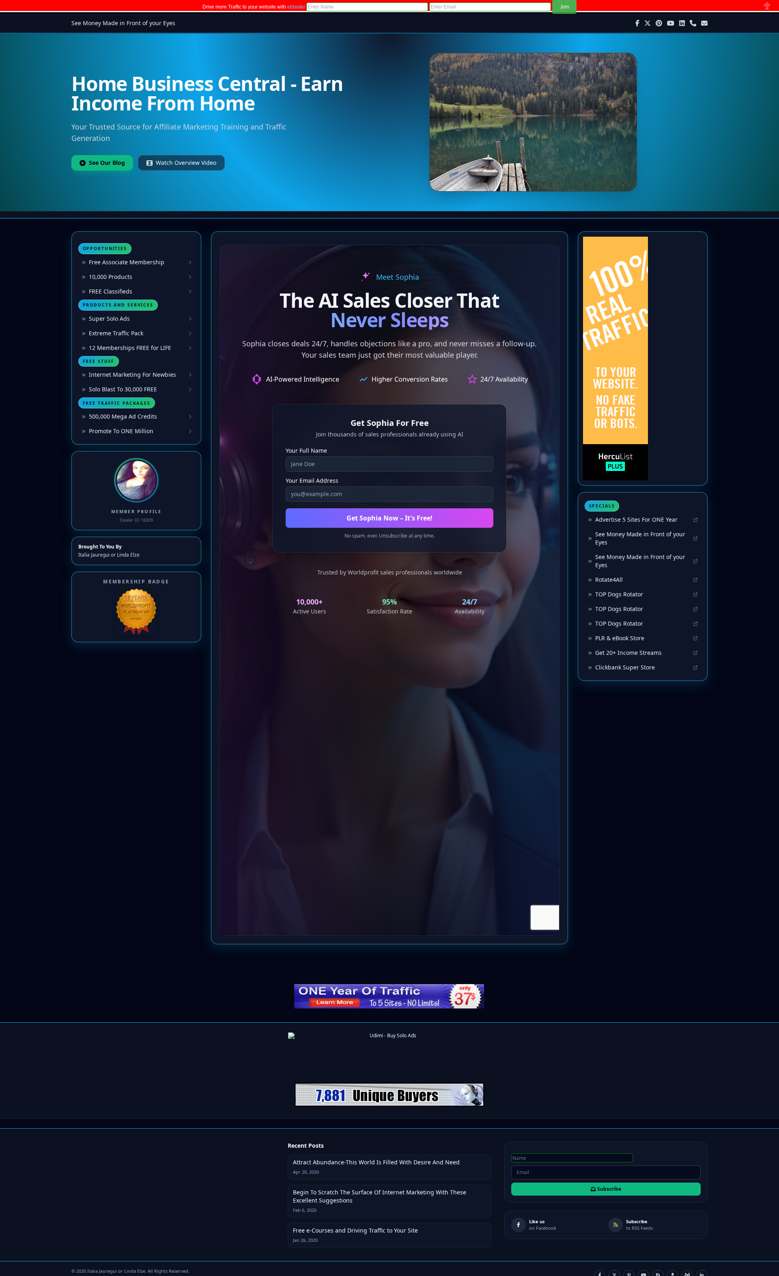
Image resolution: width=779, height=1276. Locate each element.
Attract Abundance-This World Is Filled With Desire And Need (376, 1162)
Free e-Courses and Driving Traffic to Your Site (355, 1230)
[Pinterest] (659, 23)
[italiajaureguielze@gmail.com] (704, 23)
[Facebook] (637, 23)
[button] (564, 7)
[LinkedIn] (682, 23)
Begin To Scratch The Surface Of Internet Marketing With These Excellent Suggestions (379, 1196)
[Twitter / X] (647, 23)
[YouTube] (670, 23)
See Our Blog (107, 162)
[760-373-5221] (693, 23)
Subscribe (609, 1188)
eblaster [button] (296, 7)
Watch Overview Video (186, 162)
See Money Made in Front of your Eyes (123, 23)
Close (767, 5)
